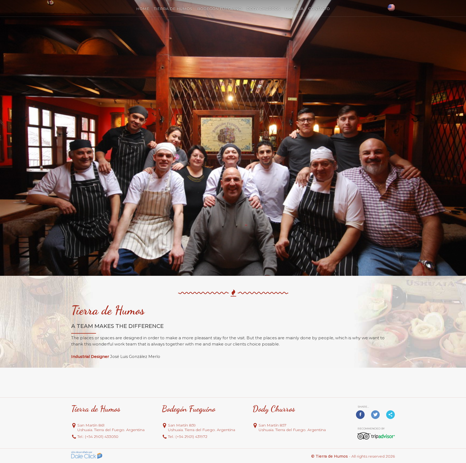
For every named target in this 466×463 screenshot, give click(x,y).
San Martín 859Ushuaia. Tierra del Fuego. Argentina (201, 427)
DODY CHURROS (263, 8)
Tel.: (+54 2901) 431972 (187, 436)
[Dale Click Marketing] (86, 455)
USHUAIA (294, 8)
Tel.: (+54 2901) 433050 (97, 436)
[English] (391, 8)
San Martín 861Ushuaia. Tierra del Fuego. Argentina (111, 427)
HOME (142, 8)
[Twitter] (375, 414)
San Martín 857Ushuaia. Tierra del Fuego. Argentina (292, 427)
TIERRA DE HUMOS (173, 8)
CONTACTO (319, 8)
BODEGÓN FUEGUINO (219, 8)
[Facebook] (360, 414)
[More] (390, 414)
